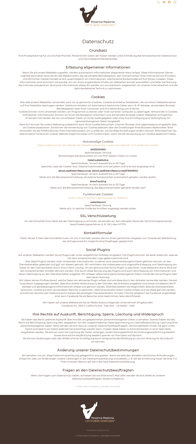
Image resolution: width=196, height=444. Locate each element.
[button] (175, 2)
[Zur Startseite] (98, 15)
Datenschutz (103, 430)
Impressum (92, 430)
